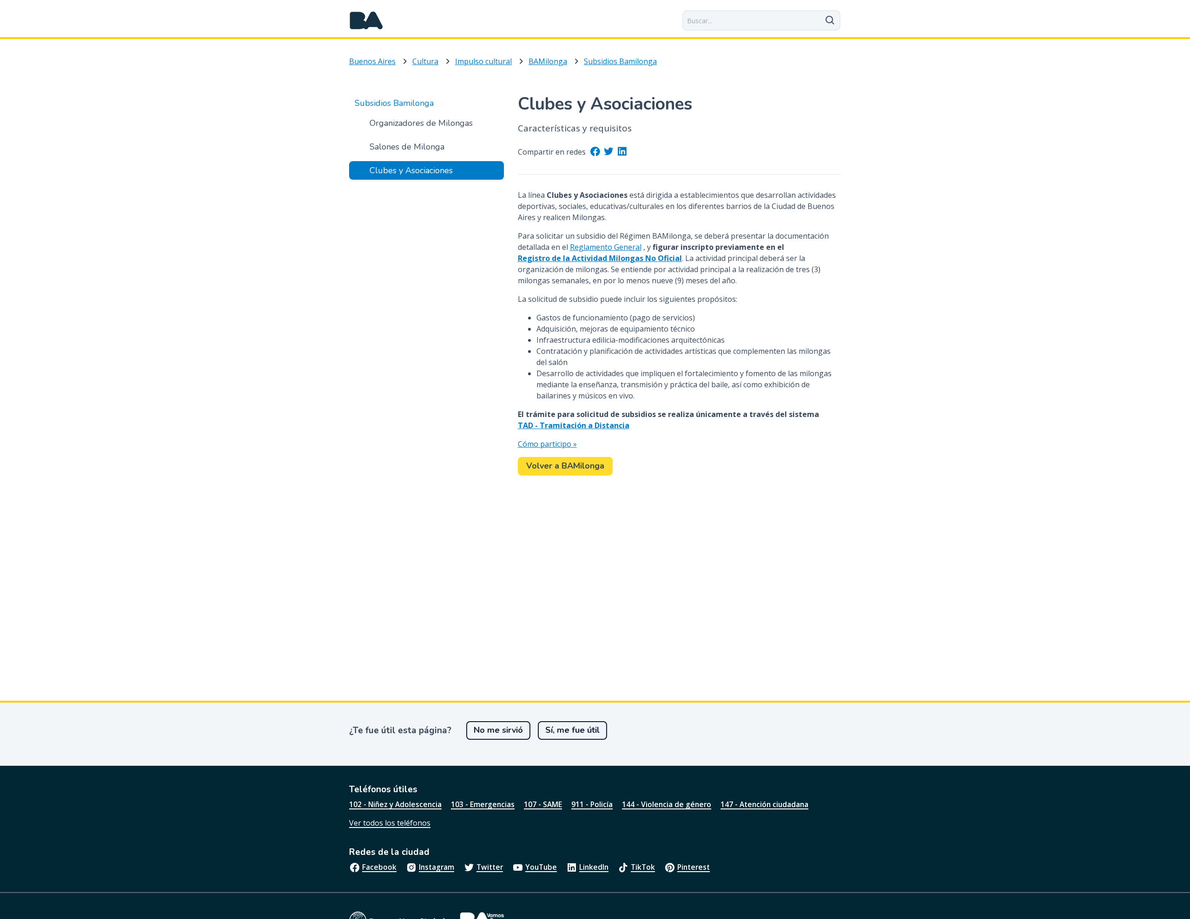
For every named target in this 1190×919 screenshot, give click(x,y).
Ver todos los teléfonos (389, 823)
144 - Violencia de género (666, 804)
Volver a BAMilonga (565, 465)
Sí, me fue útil (572, 730)
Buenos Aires (372, 61)
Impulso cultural (483, 61)
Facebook (379, 867)
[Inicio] (366, 20)
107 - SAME (543, 804)
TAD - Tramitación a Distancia (573, 425)
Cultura (425, 61)
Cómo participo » (547, 444)
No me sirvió (498, 730)
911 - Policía (592, 804)
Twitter (489, 867)
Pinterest (693, 867)
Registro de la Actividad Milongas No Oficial (600, 258)
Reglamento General (605, 247)
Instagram (436, 867)
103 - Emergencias (483, 804)
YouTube (541, 867)
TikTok (643, 867)
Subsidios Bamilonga (620, 61)
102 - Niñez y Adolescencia (395, 804)
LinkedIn (593, 867)
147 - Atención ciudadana (764, 804)
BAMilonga (548, 61)
